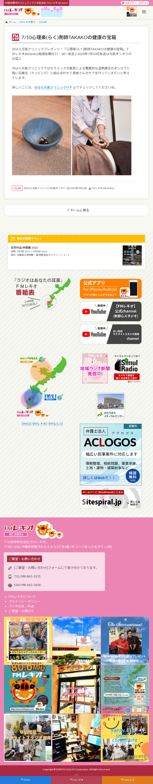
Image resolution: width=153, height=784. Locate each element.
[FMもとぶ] (56, 423)
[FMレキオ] (40, 423)
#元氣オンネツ (57, 188)
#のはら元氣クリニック (36, 188)
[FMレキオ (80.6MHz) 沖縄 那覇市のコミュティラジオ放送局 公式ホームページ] (22, 12)
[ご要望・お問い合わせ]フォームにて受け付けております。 (56, 567)
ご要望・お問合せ (21, 611)
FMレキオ (78, 779)
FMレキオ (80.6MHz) (103, 188)
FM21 (27, 779)
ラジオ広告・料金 (21, 606)
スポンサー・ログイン (137, 2)
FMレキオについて (22, 596)
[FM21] (26, 423)
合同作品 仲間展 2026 (24, 247)
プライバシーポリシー (24, 601)
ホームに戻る (79, 210)
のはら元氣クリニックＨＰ (53, 87)
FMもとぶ (129, 779)
